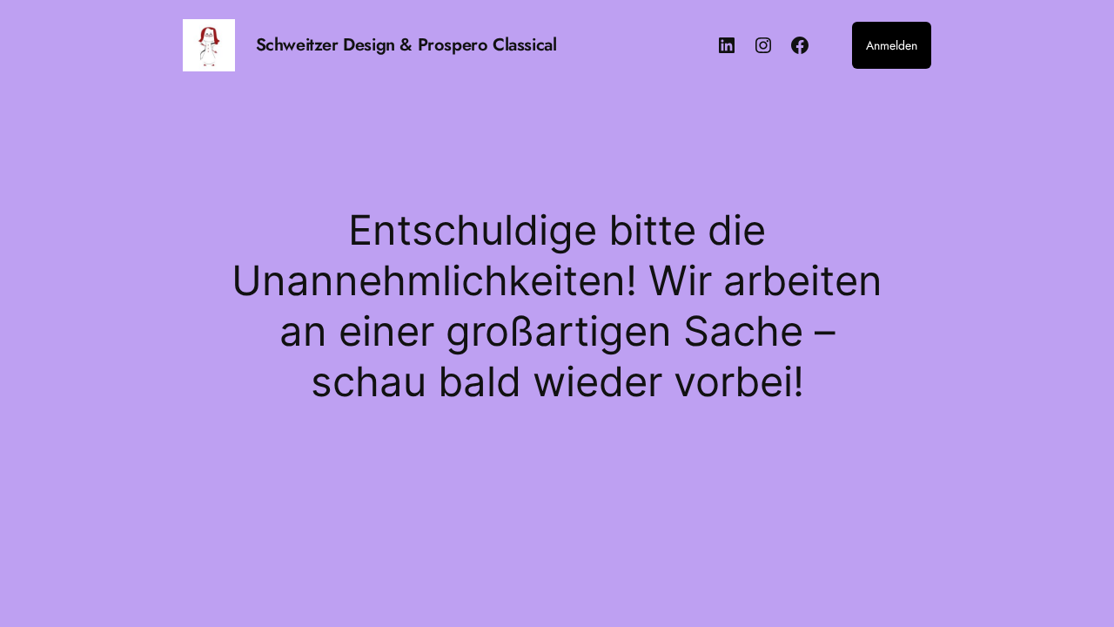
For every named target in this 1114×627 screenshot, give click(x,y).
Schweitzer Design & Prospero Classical (406, 44)
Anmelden (891, 45)
